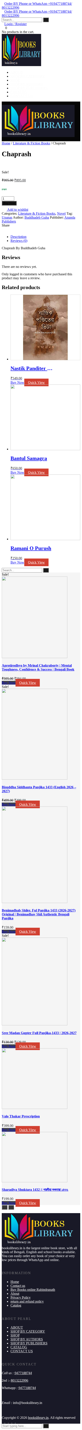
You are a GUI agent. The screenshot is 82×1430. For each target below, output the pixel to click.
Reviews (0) (18, 240)
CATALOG (18, 92)
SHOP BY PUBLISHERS (28, 88)
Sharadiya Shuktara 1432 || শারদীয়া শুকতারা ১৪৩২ (35, 1189)
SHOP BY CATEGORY (27, 76)
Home (6, 143)
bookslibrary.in (38, 1417)
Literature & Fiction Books (31, 143)
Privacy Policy (20, 1297)
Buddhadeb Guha (36, 217)
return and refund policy (27, 1301)
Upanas (7, 217)
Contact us (17, 1286)
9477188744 (23, 1373)
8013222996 (19, 1380)
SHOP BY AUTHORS (26, 84)
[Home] (38, 136)
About (14, 1293)
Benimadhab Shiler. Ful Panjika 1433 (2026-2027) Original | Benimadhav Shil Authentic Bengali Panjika (38, 914)
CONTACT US (21, 96)
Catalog (15, 1305)
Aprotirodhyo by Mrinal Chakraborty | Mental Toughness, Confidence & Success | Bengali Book (38, 667)
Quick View (36, 382)
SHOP (15, 80)
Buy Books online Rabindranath (32, 1289)
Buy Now (9, 203)
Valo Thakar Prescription (21, 1116)
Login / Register (15, 24)
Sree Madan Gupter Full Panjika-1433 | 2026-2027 (39, 1033)
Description (18, 237)
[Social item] (3, 1421)
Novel (61, 213)
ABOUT (16, 72)
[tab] (45, 237)
